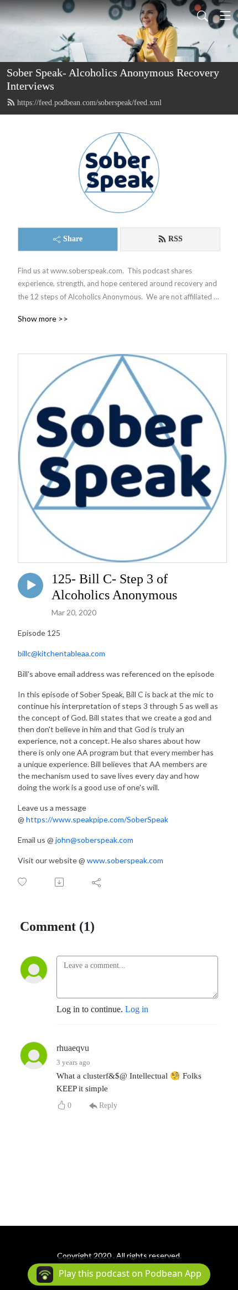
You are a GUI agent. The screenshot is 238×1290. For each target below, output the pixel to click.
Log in (136, 1009)
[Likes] (23, 882)
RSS (175, 239)
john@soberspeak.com (94, 840)
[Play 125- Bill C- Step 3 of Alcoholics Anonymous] (30, 585)
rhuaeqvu (72, 1048)
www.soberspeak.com (125, 860)
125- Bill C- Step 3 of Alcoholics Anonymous (114, 587)
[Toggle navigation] (225, 15)
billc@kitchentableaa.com (61, 653)
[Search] (203, 15)
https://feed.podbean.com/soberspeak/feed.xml (89, 103)
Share (72, 239)
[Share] (97, 882)
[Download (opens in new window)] (60, 882)
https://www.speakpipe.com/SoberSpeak (97, 819)
